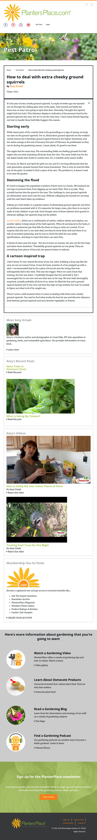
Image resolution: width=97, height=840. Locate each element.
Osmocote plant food (45, 692)
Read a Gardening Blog (50, 709)
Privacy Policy (68, 823)
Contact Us (82, 823)
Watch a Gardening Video (52, 653)
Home (9, 70)
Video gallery (41, 665)
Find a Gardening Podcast (52, 736)
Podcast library (42, 748)
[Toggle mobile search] (87, 4)
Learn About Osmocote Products (57, 680)
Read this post (14, 372)
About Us (66, 820)
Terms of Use (79, 820)
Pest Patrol (20, 70)
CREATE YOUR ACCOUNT (19, 617)
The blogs (40, 721)
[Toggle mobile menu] (92, 4)
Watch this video (15, 492)
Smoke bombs (14, 220)
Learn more (13, 349)
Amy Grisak (16, 86)
